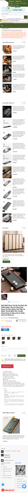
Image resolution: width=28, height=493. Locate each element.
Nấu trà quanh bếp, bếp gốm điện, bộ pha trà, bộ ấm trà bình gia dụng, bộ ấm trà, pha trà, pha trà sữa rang (19, 57)
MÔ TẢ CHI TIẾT (7, 366)
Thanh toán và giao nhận (7, 472)
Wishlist (11, 3)
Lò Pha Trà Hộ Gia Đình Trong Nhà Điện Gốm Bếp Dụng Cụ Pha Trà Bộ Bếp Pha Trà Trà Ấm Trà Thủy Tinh (19, 47)
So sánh (17, 3)
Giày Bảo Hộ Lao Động (21, 481)
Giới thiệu (5, 466)
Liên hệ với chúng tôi (7, 477)
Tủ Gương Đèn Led (21, 487)
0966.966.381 (7, 455)
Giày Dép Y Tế (20, 479)
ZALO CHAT (18, 463)
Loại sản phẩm (5, 14)
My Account (5, 3)
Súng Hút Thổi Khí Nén (21, 483)
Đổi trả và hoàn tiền (7, 475)
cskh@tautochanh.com (9, 460)
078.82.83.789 (7, 457)
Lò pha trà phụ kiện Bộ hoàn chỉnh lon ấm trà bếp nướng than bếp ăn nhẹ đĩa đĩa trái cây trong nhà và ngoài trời (19, 75)
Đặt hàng (22, 355)
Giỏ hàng (24, 3)
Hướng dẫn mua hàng (7, 469)
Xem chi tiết (6, 261)
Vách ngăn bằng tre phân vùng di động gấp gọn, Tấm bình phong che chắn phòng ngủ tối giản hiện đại (13, 255)
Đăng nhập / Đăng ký (15, 5)
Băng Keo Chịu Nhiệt (21, 485)
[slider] (3, 320)
